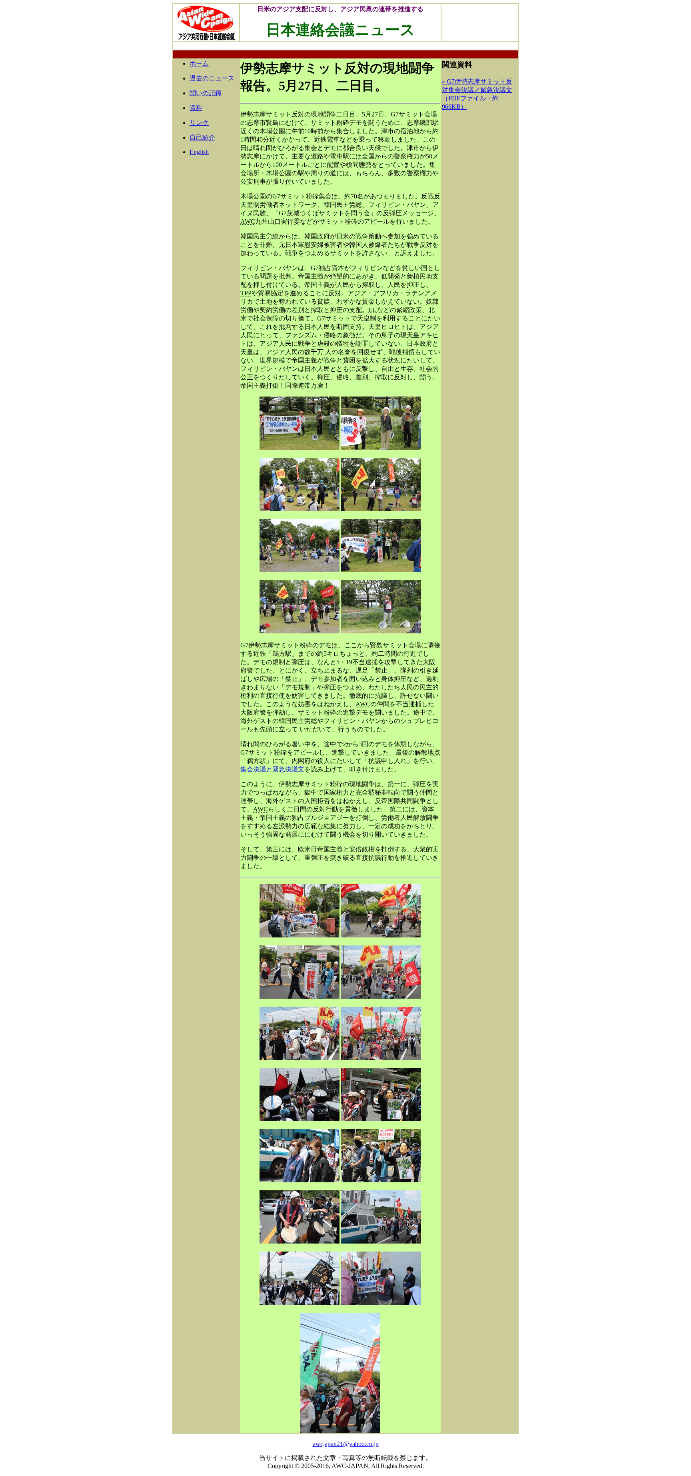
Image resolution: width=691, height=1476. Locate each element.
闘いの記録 (206, 93)
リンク (199, 122)
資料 (196, 107)
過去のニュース (212, 78)
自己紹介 (202, 137)
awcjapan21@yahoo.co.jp (346, 1443)
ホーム (199, 63)
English (199, 151)
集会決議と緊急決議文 (272, 769)
